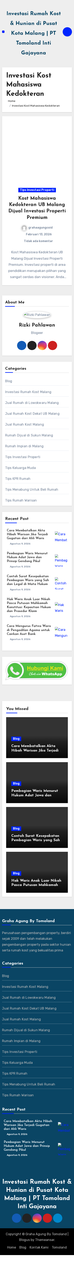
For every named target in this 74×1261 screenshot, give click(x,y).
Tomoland (59, 1247)
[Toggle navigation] (3, 31)
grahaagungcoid (40, 227)
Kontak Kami (39, 1247)
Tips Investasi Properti (37, 190)
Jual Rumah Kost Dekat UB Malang (32, 414)
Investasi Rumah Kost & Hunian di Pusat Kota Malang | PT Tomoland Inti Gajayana (34, 33)
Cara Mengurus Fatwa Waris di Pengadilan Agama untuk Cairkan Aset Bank (29, 630)
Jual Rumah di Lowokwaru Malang (32, 403)
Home (11, 1247)
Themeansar (44, 1240)
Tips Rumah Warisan (21, 500)
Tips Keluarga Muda (20, 468)
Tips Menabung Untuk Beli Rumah (31, 489)
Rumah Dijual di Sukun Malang (29, 435)
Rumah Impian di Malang (24, 446)
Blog (8, 381)
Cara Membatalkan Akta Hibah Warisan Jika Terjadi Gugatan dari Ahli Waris (27, 534)
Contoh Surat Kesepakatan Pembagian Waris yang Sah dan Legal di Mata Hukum (28, 580)
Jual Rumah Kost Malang (24, 424)
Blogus (24, 1240)
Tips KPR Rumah (18, 479)
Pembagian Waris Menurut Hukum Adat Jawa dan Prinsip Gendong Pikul (27, 557)
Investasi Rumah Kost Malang (28, 392)
